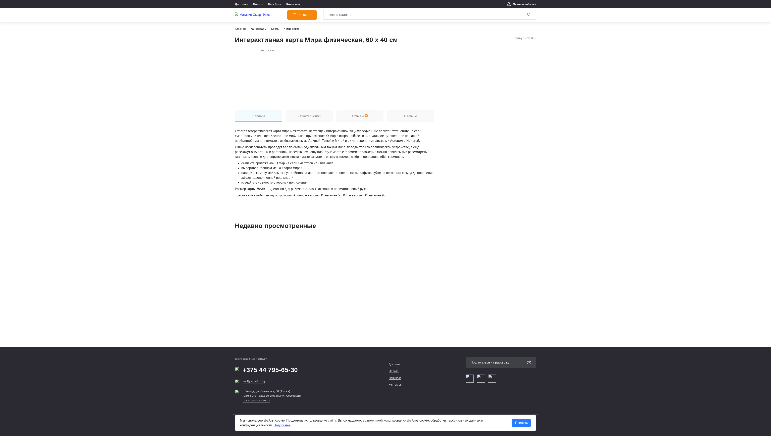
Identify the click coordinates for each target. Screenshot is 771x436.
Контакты (395, 384)
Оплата (394, 371)
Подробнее (282, 425)
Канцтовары (258, 28)
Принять (521, 423)
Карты (275, 28)
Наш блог (395, 377)
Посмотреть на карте (256, 400)
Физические (292, 28)
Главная (240, 28)
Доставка (395, 364)
